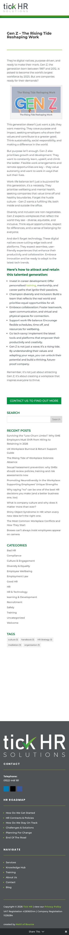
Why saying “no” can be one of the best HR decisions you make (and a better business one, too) (33, 493)
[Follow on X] (13, 789)
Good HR (12, 581)
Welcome (12, 622)
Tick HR (27, 906)
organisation (32, 645)
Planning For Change (19, 832)
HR (8, 586)
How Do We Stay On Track (22, 822)
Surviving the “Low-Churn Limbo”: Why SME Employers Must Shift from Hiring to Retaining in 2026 (33, 439)
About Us (11, 877)
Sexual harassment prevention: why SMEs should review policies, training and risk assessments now (32, 471)
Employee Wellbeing (19, 571)
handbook (27, 639)
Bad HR (11, 550)
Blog (9, 887)
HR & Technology (17, 591)
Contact (10, 882)
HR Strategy (45, 639)
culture (13, 639)
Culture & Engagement (21, 560)
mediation (14, 645)
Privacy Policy (53, 906)
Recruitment (14, 602)
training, (31, 285)
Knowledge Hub (16, 867)
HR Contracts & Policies (20, 817)
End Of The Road (16, 837)
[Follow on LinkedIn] (6, 789)
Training (12, 612)
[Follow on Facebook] (19, 789)
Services (11, 862)
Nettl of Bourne (25, 924)
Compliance (14, 555)
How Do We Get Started (20, 812)
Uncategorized (16, 617)
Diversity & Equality (18, 566)
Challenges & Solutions (20, 827)
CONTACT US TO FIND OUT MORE (34, 400)
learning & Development (22, 597)
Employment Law (17, 576)
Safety (10, 607)
